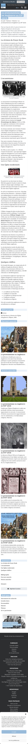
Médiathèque (14, 711)
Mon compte (14, 709)
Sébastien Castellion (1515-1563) (14, 674)
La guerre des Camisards (14, 680)
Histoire (14, 21)
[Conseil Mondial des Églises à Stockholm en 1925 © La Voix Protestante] (14, 88)
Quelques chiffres (6, 570)
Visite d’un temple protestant (14, 659)
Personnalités (5, 603)
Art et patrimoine (6, 610)
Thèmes (3, 608)
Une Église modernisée (7, 568)
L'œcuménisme (5, 565)
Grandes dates (5, 601)
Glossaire (3, 584)
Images (14, 692)
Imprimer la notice (14, 589)
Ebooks (14, 697)
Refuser (14, 736)
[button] (25, 714)
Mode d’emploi (14, 707)
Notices (8, 21)
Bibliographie (5, 575)
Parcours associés (6, 577)
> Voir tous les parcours (14, 665)
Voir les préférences (14, 740)
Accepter (14, 732)
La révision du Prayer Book (9, 563)
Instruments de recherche (8, 598)
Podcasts (14, 695)
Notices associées (6, 579)
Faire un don (21, 2)
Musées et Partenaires (14, 705)
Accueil (3, 21)
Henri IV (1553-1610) (14, 673)
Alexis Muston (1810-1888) (14, 671)
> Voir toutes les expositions (14, 685)
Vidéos (14, 694)
